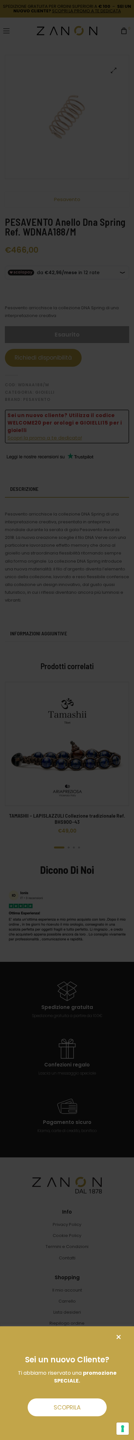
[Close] (118, 1337)
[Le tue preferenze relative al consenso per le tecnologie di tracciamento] (122, 1428)
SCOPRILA (67, 1407)
